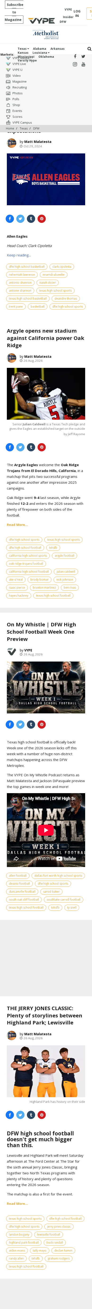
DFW (36, 128)
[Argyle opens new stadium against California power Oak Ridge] (46, 394)
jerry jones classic (59, 1227)
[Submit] (90, 49)
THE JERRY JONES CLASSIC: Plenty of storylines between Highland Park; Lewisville (44, 1015)
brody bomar (39, 580)
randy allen (16, 1258)
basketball (38, 306)
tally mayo (39, 1250)
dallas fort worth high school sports (58, 876)
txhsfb (53, 548)
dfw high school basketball (27, 267)
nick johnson (64, 580)
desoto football (19, 884)
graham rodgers (59, 1258)
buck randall (54, 1242)
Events (17, 111)
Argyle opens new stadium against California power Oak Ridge (45, 338)
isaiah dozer (47, 283)
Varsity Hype (27, 60)
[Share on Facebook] (10, 219)
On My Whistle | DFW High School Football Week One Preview (41, 631)
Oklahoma (46, 57)
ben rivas (70, 588)
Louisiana (40, 53)
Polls (15, 99)
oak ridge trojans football (26, 564)
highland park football (24, 1242)
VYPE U (17, 70)
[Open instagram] (75, 64)
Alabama (39, 49)
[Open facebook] (75, 57)
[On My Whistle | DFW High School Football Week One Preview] (46, 687)
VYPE (28, 650)
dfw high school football (25, 548)
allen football (18, 876)
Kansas (23, 53)
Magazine (19, 81)
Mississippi (26, 57)
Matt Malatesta (37, 141)
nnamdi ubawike (54, 275)
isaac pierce (17, 588)
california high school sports (28, 556)
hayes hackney (18, 595)
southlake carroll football (63, 900)
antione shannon (20, 291)
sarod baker (51, 892)
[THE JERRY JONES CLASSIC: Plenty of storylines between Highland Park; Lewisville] (46, 1071)
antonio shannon (20, 283)
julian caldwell (66, 572)
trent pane (16, 306)
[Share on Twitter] (20, 219)
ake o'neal (16, 580)
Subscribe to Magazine (14, 12)
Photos (17, 93)
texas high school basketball (28, 299)
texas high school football (53, 595)
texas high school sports (55, 291)
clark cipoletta (61, 267)
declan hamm (63, 1250)
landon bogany (19, 1235)
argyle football (64, 556)
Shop (16, 105)
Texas (22, 49)
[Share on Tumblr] (31, 219)
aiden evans (17, 1250)
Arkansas (57, 49)
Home (10, 128)
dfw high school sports (67, 306)
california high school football (29, 572)
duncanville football (22, 892)
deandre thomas (65, 299)
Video (16, 75)
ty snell (71, 907)
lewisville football (48, 1235)
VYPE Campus (22, 122)
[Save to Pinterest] (42, 219)
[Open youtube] (83, 64)
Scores (17, 116)
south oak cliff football (24, 900)
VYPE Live (19, 64)
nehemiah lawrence (22, 275)
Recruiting (19, 87)
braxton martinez (44, 588)
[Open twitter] (83, 57)
